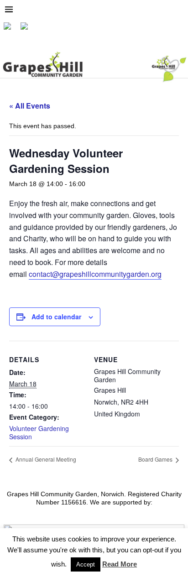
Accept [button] (85, 564)
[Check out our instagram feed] (28, 29)
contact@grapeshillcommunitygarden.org (95, 274)
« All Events (29, 105)
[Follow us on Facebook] (11, 29)
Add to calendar (56, 316)
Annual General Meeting (45, 459)
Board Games (156, 459)
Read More (119, 564)
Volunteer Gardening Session (39, 432)
